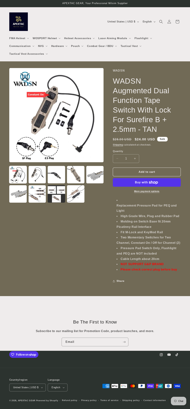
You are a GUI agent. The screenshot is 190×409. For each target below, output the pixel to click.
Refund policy (69, 400)
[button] (18, 38)
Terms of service (109, 400)
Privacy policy (89, 400)
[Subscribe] (124, 342)
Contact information (154, 400)
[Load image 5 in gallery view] (95, 174)
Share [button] (120, 280)
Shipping (118, 145)
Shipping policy (131, 400)
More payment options (147, 191)
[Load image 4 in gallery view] (75, 174)
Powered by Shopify (47, 400)
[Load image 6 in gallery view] (18, 194)
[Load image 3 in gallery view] (56, 174)
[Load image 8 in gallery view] (56, 194)
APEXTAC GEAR (26, 400)
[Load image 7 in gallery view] (37, 194)
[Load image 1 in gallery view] (18, 174)
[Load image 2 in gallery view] (37, 174)
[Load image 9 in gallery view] (75, 194)
